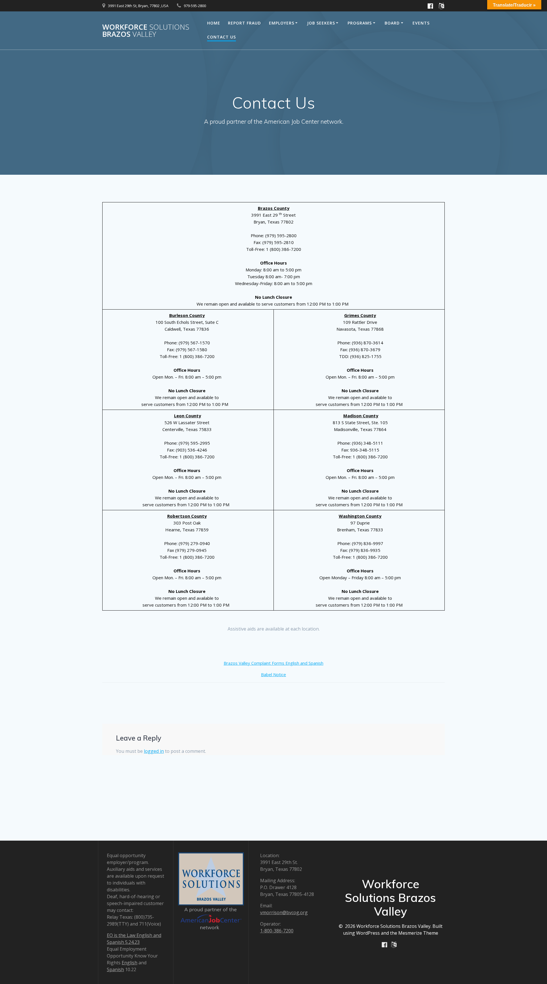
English (129, 962)
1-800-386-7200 (276, 931)
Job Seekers (321, 23)
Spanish (115, 969)
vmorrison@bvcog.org (284, 912)
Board (392, 23)
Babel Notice (273, 674)
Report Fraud (244, 23)
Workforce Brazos (145, 30)
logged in (154, 751)
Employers (281, 23)
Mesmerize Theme (418, 933)
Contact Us (221, 37)
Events (421, 23)
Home (213, 23)
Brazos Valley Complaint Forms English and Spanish (273, 663)
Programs (360, 23)
